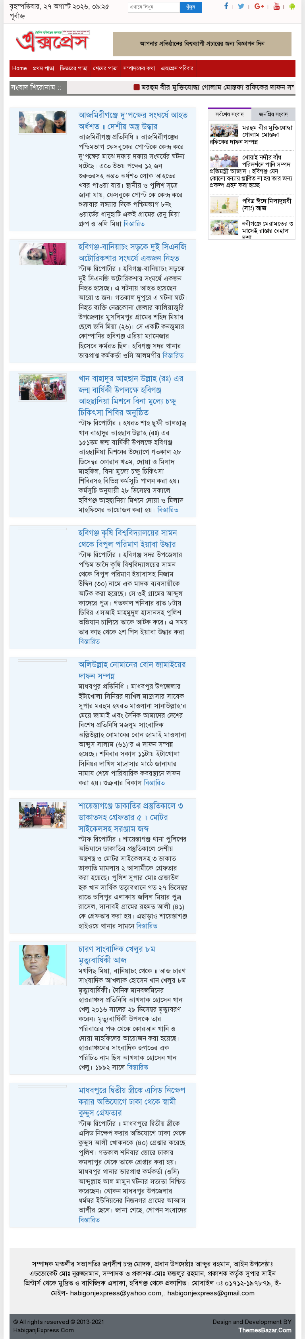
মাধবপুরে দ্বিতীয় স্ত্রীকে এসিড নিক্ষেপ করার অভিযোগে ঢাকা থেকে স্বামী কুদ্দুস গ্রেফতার (132, 1101)
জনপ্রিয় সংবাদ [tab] (273, 114)
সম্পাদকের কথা (139, 68)
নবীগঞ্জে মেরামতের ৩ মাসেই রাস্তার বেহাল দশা (267, 231)
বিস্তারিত (134, 224)
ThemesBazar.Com (264, 1330)
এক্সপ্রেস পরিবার (177, 68)
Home (19, 68)
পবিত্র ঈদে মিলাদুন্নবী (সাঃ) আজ (266, 204)
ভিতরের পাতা (73, 68)
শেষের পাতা (105, 68)
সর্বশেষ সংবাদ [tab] (230, 114)
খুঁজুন (190, 7)
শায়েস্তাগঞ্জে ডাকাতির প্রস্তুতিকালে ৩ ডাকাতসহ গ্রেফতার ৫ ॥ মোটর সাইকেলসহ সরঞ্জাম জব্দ (131, 817)
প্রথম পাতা (43, 68)
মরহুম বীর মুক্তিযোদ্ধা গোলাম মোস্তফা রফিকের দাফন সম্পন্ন (212, 87)
